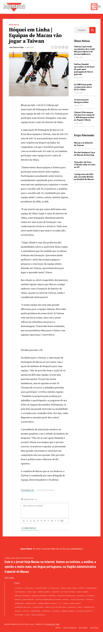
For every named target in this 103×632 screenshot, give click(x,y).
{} (55, 521)
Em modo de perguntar (66, 595)
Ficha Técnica (69, 628)
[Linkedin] (59, 47)
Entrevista (81, 595)
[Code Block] (48, 520)
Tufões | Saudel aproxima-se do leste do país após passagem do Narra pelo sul (84, 69)
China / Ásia (31, 592)
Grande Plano (31, 603)
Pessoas (18, 611)
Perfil (80, 607)
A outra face (54, 588)
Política (26, 611)
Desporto (14, 25)
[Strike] (34, 520)
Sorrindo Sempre (68, 611)
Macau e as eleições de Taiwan (83, 144)
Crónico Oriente (44, 592)
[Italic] (27, 520)
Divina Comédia (82, 592)
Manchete (72, 607)
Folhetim (89, 599)
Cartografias (91, 588)
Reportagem (35, 611)
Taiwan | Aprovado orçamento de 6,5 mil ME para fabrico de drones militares (84, 50)
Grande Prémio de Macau (47, 603)
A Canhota (19, 588)
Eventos (18, 599)
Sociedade (56, 611)
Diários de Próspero (22, 595)
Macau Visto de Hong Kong (56, 607)
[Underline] (31, 520)
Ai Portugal (29, 588)
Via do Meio (19, 615)
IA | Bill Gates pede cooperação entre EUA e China (83, 87)
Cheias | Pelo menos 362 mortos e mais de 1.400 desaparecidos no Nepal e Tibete (84, 116)
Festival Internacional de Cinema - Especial (52, 599)
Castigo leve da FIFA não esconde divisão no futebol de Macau (84, 177)
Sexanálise (46, 611)
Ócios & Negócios (38, 615)
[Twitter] (55, 47)
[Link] (52, 520)
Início (58, 628)
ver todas (9, 578)
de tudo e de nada (68, 592)
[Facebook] (52, 47)
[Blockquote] (45, 520)
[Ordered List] (38, 520)
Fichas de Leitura (77, 599)
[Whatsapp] (63, 47)
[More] (66, 47)
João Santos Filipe (16, 47)
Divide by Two (52, 624)
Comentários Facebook (45, 490)
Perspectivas (89, 607)
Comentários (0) (27, 490)
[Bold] (23, 520)
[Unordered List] (41, 520)
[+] (59, 521)
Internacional (38, 607)
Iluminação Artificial (23, 607)
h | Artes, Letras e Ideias (71, 603)
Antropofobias (41, 588)
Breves (81, 588)
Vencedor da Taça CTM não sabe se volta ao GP (84, 164)
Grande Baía (19, 603)
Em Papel (94, 628)
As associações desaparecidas (81, 100)
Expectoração (28, 599)
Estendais (90, 595)
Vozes (27, 615)
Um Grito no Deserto (84, 611)
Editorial (52, 595)
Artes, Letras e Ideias (69, 588)
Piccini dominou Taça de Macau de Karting (84, 153)
